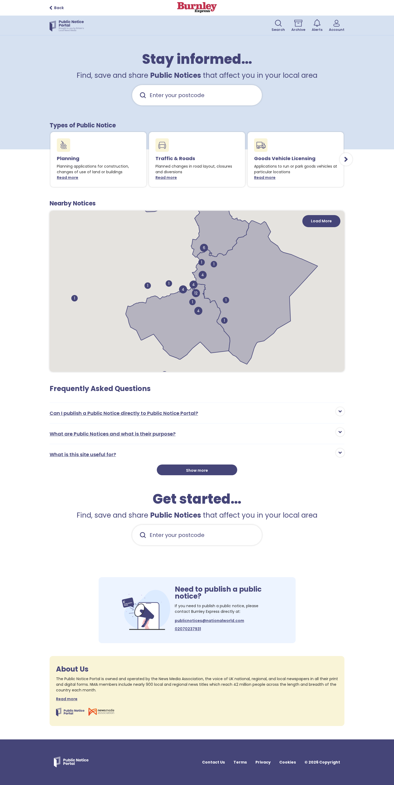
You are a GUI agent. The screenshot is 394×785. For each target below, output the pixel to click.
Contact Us (213, 762)
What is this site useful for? (83, 454)
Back (59, 8)
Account (336, 29)
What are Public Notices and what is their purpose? (113, 433)
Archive (298, 29)
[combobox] (197, 95)
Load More (321, 221)
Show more (197, 470)
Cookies (287, 762)
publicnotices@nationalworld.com (209, 620)
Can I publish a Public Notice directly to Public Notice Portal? (124, 413)
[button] (147, 285)
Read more (69, 177)
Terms (240, 762)
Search (278, 29)
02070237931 (188, 629)
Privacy (263, 762)
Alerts (317, 29)
